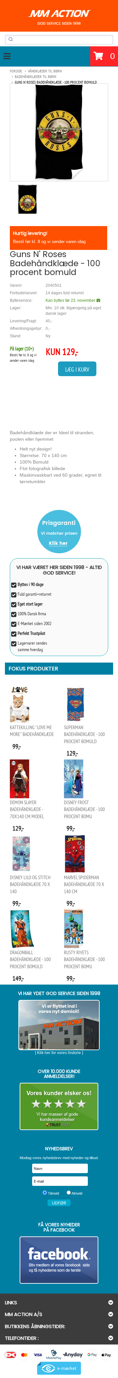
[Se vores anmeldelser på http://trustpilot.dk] (59, 1106)
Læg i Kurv (77, 369)
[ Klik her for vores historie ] (59, 1052)
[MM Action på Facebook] (59, 1260)
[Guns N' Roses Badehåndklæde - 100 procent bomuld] (59, 132)
